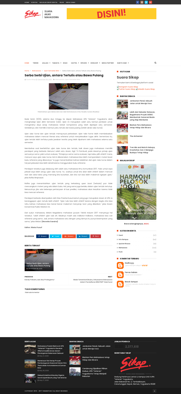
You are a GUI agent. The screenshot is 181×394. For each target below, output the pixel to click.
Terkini (35, 63)
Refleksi (84, 63)
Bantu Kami (122, 63)
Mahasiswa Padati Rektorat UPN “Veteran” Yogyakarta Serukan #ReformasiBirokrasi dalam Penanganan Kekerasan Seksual (51, 349)
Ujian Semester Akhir (51, 71)
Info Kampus (123, 239)
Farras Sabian (131, 272)
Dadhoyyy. (129, 263)
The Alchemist (136, 136)
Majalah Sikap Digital (49, 2)
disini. (146, 223)
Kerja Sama (70, 2)
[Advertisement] (90, 41)
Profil (120, 252)
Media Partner (108, 63)
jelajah (45, 63)
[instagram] (141, 2)
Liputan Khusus (124, 244)
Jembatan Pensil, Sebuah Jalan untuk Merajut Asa (141, 102)
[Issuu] (154, 1)
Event (121, 235)
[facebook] (137, 2)
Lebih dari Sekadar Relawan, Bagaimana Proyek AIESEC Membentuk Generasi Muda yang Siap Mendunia (142, 116)
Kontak (34, 2)
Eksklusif (94, 63)
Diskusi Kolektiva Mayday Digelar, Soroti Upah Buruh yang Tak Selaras (52, 376)
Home (27, 2)
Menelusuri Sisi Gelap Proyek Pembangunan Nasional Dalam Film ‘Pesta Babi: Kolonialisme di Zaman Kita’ (52, 364)
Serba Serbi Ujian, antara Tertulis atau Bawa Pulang (38, 264)
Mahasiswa (36, 71)
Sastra (74, 63)
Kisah (65, 63)
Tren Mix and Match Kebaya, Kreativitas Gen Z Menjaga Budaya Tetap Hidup (142, 150)
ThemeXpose (47, 391)
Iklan (62, 2)
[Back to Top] (154, 391)
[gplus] (150, 2)
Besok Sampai (131, 282)
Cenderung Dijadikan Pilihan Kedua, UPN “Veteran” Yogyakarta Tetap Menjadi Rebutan (94, 372)
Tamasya (55, 63)
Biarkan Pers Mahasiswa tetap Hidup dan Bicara (140, 126)
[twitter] (146, 2)
